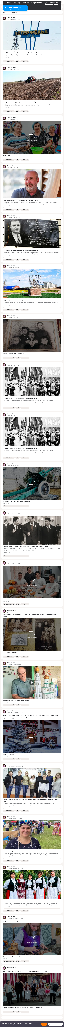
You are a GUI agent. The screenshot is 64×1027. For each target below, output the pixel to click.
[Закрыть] (25, 7)
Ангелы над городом (8, 754)
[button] (9, 61)
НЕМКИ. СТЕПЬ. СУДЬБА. (10, 652)
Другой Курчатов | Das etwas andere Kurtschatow (17, 501)
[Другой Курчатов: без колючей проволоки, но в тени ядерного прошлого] (32, 288)
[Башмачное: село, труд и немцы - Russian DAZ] (32, 889)
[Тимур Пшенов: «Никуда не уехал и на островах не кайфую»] (32, 90)
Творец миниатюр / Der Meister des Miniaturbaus (16, 700)
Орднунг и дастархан (9, 600)
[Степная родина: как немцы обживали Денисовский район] (32, 386)
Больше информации (51, 4)
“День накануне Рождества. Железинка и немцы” (17, 957)
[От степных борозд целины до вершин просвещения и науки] (32, 238)
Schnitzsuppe (6, 155)
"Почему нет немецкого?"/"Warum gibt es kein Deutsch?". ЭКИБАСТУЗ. (23, 1007)
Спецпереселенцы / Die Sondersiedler (13, 353)
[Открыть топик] (32, 615)
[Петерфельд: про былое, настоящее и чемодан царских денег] (32, 40)
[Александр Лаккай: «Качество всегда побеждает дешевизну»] (32, 188)
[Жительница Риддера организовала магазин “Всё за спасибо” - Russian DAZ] (32, 839)
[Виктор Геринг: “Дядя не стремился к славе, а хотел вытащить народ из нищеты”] (32, 535)
